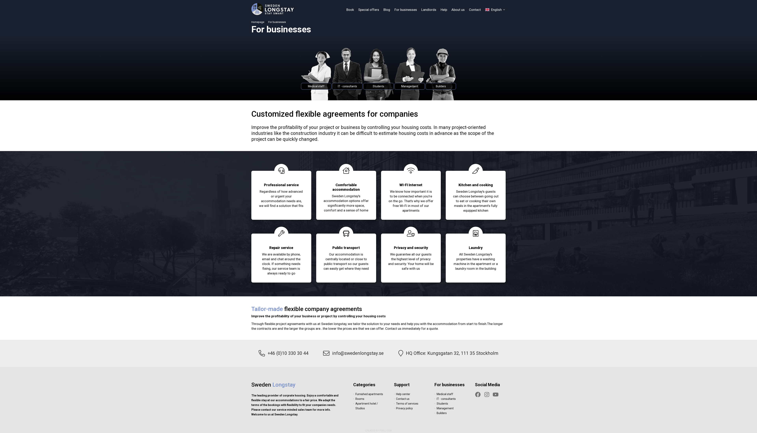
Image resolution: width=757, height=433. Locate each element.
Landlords (428, 10)
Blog (386, 10)
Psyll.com (385, 430)
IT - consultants (446, 398)
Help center (403, 394)
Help (444, 10)
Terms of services (407, 403)
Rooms (359, 398)
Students (442, 403)
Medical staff (445, 394)
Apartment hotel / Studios (366, 406)
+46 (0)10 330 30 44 (288, 353)
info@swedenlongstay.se (358, 353)
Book (350, 10)
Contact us (402, 398)
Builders (442, 413)
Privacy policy (404, 408)
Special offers (368, 10)
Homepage (257, 22)
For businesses (405, 10)
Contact (475, 10)
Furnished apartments (369, 394)
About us (458, 10)
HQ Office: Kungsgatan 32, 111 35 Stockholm (452, 353)
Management (445, 408)
